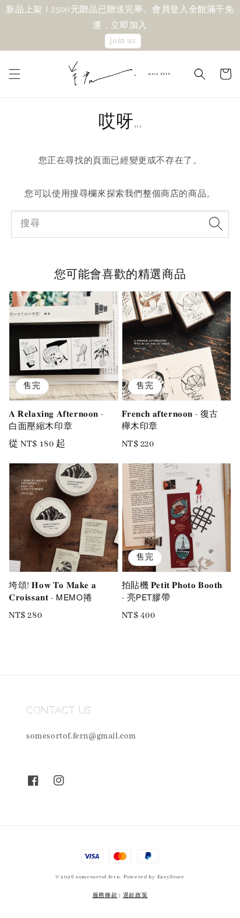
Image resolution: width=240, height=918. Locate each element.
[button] (14, 74)
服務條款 (105, 895)
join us (123, 41)
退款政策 (135, 895)
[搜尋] (215, 224)
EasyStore (171, 877)
